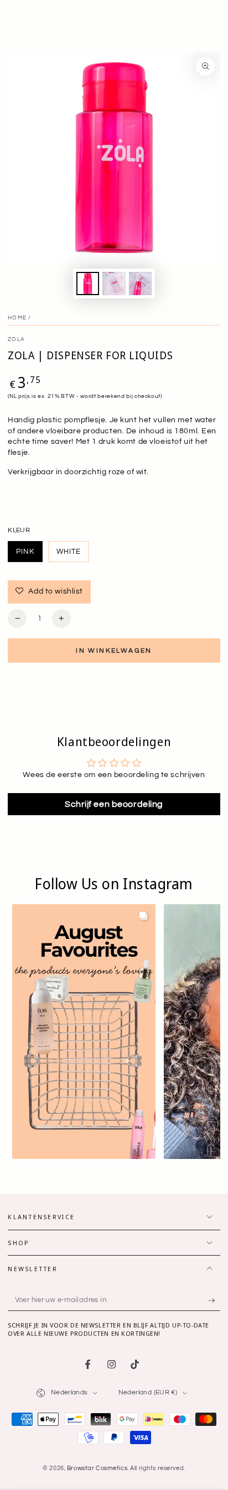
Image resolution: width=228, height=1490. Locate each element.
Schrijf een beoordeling (114, 804)
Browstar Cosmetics (97, 1468)
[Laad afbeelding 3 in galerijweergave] (114, 284)
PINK (29, 555)
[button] (84, 1032)
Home (17, 318)
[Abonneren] (214, 1300)
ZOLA (16, 339)
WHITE (72, 555)
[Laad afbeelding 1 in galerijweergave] (88, 284)
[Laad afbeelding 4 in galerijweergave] (140, 284)
